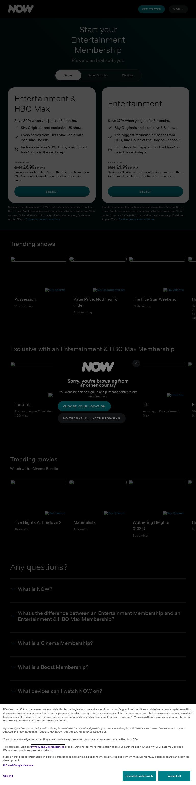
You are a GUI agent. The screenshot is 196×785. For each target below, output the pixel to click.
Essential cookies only (139, 776)
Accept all (174, 776)
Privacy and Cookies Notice (47, 746)
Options (8, 775)
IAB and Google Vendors (18, 765)
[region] (98, 744)
